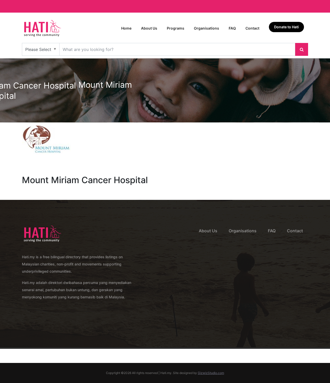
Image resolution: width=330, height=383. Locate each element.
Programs (175, 28)
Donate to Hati (286, 27)
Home (126, 28)
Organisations (206, 28)
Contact (252, 28)
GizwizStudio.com (211, 373)
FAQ (232, 28)
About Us (149, 28)
